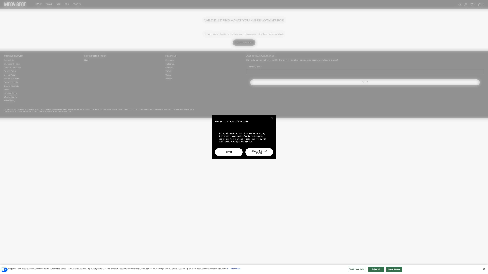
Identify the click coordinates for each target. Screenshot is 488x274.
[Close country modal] (272, 118)
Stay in (229, 152)
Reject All (376, 269)
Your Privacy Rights (356, 269)
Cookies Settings (233, 269)
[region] (244, 269)
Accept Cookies (394, 269)
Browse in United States (259, 152)
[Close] (484, 269)
